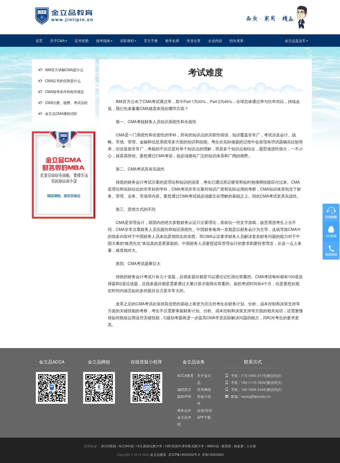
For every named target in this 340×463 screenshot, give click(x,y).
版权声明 (184, 396)
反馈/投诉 (204, 410)
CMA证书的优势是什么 (63, 80)
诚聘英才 (184, 389)
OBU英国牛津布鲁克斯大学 (184, 446)
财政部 (239, 446)
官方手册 (151, 40)
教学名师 (172, 40)
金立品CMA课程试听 (61, 113)
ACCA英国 (108, 446)
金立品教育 (158, 454)
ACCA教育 (185, 375)
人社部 (251, 446)
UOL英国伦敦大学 (149, 446)
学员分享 (194, 40)
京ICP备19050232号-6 (184, 454)
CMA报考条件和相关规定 (64, 91)
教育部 (226, 446)
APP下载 (204, 417)
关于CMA (57, 40)
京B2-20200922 (213, 454)
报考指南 (103, 40)
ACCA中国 (126, 446)
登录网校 (204, 389)
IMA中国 (213, 446)
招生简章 (236, 40)
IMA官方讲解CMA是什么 (64, 69)
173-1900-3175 (253, 375)
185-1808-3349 (253, 389)
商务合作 (184, 410)
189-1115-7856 (253, 382)
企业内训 (215, 40)
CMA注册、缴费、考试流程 (66, 102)
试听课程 (127, 40)
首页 (39, 40)
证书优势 (82, 40)
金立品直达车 (295, 40)
